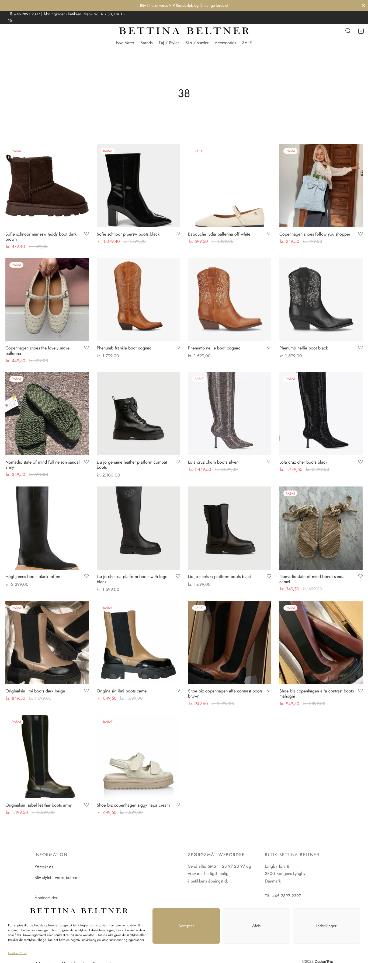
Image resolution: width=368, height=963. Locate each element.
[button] (184, 502)
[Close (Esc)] (275, 435)
